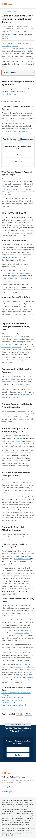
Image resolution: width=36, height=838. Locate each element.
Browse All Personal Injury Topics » (14, 709)
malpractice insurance (19, 276)
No (27, 713)
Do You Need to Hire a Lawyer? (12, 697)
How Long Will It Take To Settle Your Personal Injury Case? (15, 701)
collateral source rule (12, 605)
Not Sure (18, 161)
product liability (10, 416)
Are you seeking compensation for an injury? (18, 147)
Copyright (16, 800)
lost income (24, 131)
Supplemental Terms (23, 831)
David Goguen (11, 34)
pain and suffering (8, 189)
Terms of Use (10, 831)
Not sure (18, 755)
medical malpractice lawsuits (11, 257)
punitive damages (15, 438)
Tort (23, 225)
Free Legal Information (9, 787)
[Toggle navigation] (32, 4)
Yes (18, 155)
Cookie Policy (16, 833)
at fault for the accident (22, 559)
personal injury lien (22, 633)
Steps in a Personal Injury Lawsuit (13, 705)
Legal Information (10, 12)
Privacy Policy (6, 833)
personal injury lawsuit (9, 46)
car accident (5, 347)
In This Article (10, 72)
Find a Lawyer (6, 792)
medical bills (24, 123)
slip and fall (16, 347)
